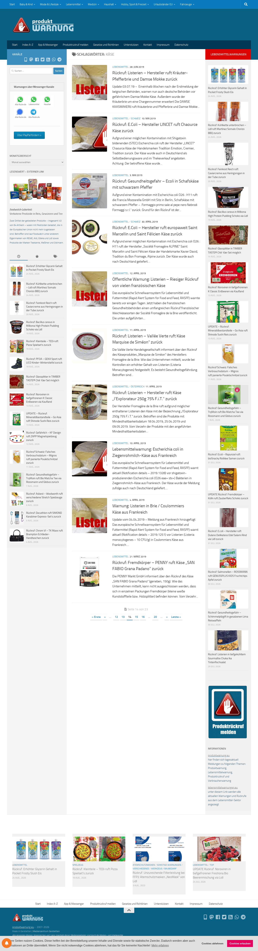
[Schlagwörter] (55, 256)
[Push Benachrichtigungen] (7, 943)
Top (212, 865)
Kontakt (147, 44)
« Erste (96, 617)
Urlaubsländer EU (163, 4)
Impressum (163, 44)
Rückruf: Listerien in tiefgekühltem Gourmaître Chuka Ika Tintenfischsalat (227, 658)
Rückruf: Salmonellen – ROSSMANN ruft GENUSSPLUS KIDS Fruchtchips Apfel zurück (227, 575)
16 (143, 617)
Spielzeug (77, 865)
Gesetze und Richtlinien (106, 44)
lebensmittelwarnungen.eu (223, 787)
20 (155, 617)
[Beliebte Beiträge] (37, 256)
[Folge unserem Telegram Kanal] (59, 59)
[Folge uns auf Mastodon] (31, 59)
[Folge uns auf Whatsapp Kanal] (54, 59)
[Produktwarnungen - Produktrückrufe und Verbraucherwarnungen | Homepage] (43, 24)
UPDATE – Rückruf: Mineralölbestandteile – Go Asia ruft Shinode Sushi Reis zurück (43, 417)
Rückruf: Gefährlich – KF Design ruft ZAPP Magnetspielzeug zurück (43, 436)
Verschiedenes (141, 868)
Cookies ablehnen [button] (212, 943)
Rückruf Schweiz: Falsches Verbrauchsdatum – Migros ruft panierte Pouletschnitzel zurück (227, 371)
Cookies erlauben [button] (240, 943)
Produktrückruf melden (75, 44)
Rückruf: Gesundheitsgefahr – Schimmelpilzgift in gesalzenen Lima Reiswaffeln (228, 616)
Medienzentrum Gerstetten (46, 931)
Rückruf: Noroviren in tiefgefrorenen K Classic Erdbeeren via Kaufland (39, 398)
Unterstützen (131, 44)
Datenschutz (181, 44)
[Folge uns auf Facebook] (37, 59)
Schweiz (136, 118)
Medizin (92, 4)
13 (123, 617)
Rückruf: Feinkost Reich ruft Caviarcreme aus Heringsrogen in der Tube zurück (44, 306)
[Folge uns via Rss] (48, 59)
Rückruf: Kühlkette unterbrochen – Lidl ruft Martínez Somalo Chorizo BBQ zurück (44, 287)
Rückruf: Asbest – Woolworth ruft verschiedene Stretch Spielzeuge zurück (44, 497)
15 (136, 617)
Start (12, 4)
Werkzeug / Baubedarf (164, 868)
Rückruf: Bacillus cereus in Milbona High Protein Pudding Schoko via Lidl (42, 326)
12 (116, 617)
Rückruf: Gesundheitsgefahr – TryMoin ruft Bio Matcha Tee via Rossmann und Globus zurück (43, 478)
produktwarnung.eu (219, 755)
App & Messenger (48, 44)
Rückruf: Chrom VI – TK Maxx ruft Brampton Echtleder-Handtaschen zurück (44, 534)
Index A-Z (27, 44)
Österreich (137, 386)
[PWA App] (26, 59)
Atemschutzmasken (144, 865)
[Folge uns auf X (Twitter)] (42, 59)
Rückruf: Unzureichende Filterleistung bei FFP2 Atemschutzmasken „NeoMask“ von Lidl (159, 877)
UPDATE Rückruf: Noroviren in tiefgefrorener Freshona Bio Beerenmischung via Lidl (212, 873)
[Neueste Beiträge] (19, 256)
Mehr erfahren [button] (160, 945)
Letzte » (176, 617)
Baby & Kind (26, 4)
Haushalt (109, 4)
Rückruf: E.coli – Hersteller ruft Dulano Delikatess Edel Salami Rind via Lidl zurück (227, 535)
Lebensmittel (73, 4)
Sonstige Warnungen (169, 865)
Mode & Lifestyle (49, 4)
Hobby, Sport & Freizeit (133, 4)
